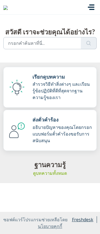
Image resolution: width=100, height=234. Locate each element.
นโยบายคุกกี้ (50, 226)
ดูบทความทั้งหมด (50, 173)
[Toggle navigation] (91, 7)
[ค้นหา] (89, 43)
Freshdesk (82, 220)
